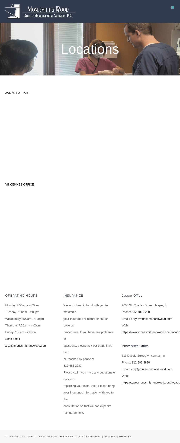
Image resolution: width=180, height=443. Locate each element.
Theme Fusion (65, 436)
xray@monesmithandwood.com (151, 318)
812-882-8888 (141, 362)
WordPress (125, 436)
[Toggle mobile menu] (173, 7)
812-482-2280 (141, 312)
